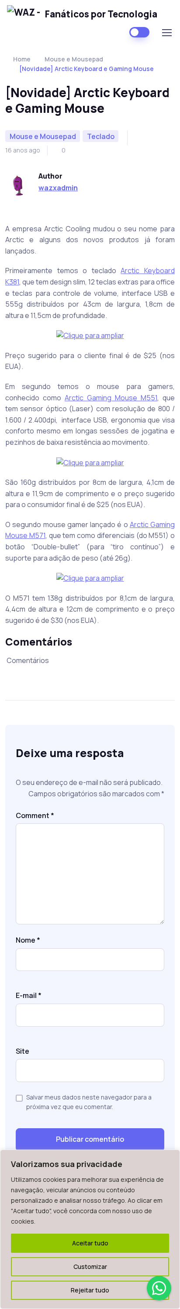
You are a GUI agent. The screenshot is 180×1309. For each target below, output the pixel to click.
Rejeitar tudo (90, 1290)
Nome (28, 940)
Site (22, 1051)
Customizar (90, 1266)
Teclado (100, 136)
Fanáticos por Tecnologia (101, 14)
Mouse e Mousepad (74, 59)
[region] (90, 1229)
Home (22, 59)
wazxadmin (58, 188)
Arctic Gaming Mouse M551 (111, 398)
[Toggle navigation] (166, 33)
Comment (35, 815)
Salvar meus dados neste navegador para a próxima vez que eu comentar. (89, 1102)
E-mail (29, 995)
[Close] (171, 1157)
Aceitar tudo (90, 1243)
